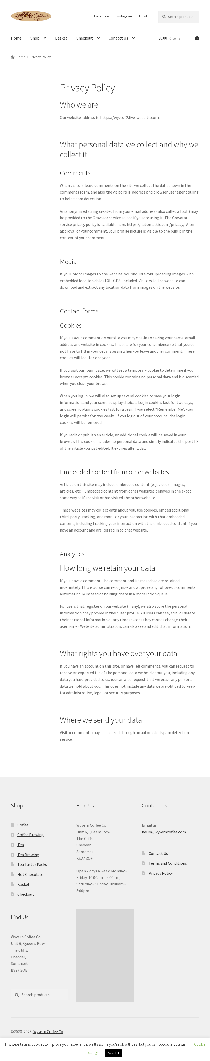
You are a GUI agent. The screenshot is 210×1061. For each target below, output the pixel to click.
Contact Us (118, 38)
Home (16, 38)
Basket (61, 38)
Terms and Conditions (168, 863)
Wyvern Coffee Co (48, 1031)
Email (143, 16)
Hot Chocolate (30, 874)
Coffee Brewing (30, 834)
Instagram (124, 16)
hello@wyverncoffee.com (164, 831)
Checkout (84, 38)
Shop (34, 38)
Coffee (22, 824)
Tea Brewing (28, 854)
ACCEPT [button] (113, 1052)
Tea (20, 844)
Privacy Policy (161, 873)
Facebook (102, 16)
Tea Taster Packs (32, 864)
